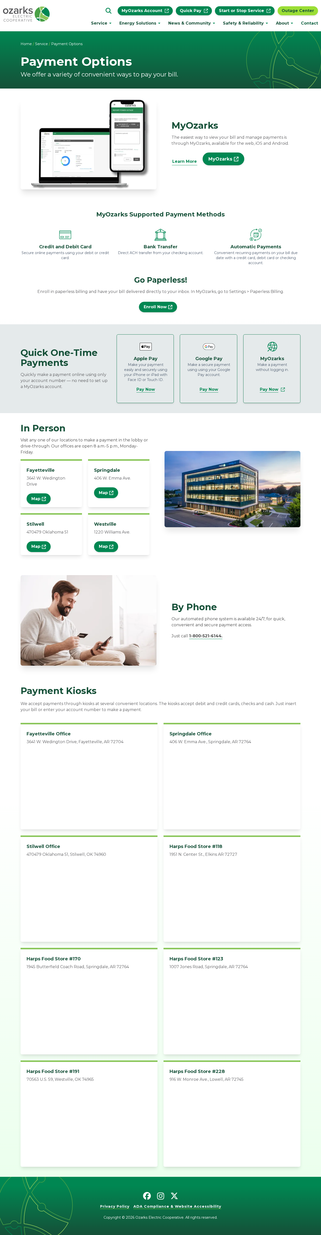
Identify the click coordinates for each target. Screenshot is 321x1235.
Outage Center (298, 11)
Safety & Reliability (243, 23)
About (282, 23)
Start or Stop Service (241, 11)
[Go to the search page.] (109, 11)
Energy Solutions (137, 23)
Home (26, 44)
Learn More (184, 161)
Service (99, 23)
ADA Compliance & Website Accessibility (177, 1206)
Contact (309, 23)
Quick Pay (190, 11)
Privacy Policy (114, 1206)
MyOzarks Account (142, 11)
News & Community (189, 23)
